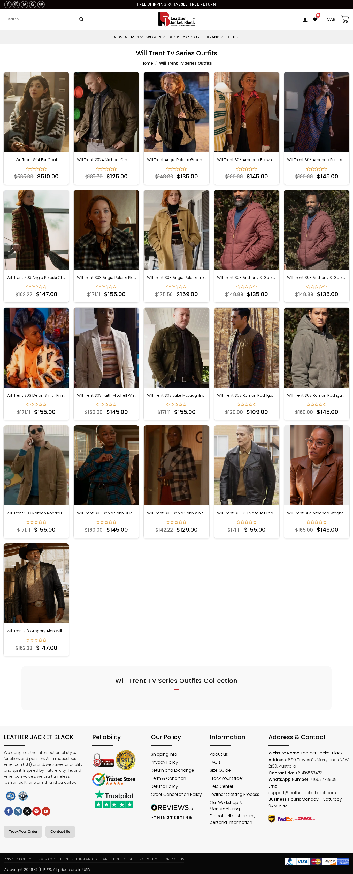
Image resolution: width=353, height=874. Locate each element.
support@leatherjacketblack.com (302, 793)
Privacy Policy (17, 859)
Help (231, 37)
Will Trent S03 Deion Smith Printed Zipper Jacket (36, 395)
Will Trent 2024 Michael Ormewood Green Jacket (106, 159)
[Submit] (81, 19)
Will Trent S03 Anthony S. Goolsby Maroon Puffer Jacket (316, 277)
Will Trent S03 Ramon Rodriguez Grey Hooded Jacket (316, 395)
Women (153, 37)
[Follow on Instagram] (16, 4)
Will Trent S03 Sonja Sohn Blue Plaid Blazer (106, 513)
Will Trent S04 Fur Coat (36, 159)
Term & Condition (51, 859)
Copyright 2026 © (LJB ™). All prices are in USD (47, 869)
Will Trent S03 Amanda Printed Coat (316, 159)
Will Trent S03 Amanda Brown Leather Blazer (246, 159)
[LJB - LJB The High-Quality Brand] (176, 19)
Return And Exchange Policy (98, 859)
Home (147, 63)
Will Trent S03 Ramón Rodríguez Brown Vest (246, 395)
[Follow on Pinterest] (32, 4)
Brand (213, 37)
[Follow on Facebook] (8, 4)
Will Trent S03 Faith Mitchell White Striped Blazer (106, 395)
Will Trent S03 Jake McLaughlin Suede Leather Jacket (176, 395)
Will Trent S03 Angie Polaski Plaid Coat (106, 277)
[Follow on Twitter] (24, 4)
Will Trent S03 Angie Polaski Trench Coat (176, 277)
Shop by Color (184, 37)
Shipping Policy (143, 859)
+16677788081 (324, 779)
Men (135, 37)
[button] (305, 19)
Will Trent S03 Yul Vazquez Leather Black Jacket (246, 513)
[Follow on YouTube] (41, 4)
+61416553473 (309, 773)
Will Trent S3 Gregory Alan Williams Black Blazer (36, 630)
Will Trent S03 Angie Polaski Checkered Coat (36, 277)
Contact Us (60, 831)
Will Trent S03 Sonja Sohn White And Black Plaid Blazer (176, 513)
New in (120, 37)
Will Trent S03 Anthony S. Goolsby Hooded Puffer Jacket (246, 277)
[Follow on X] (27, 811)
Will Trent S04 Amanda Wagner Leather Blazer (316, 513)
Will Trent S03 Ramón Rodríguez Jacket (36, 513)
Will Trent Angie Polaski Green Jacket (176, 159)
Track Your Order (23, 831)
